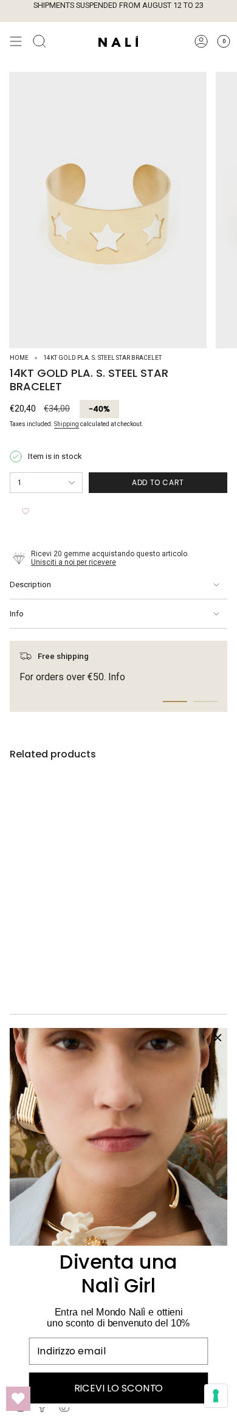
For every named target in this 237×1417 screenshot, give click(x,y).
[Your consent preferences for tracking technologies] (215, 1395)
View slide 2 (205, 701)
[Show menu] (16, 41)
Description (30, 584)
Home (19, 357)
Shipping (66, 424)
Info (17, 613)
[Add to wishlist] (25, 511)
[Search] (39, 41)
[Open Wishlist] (18, 1399)
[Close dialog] (217, 1037)
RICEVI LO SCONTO (118, 1388)
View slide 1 (175, 701)
